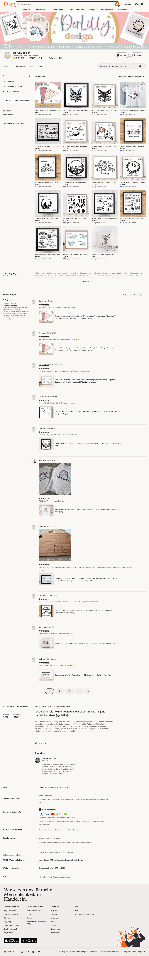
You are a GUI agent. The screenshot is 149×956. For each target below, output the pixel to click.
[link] (41, 691)
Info (31, 66)
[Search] (141, 66)
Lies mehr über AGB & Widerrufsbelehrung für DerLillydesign (61, 860)
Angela (41, 460)
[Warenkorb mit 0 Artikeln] (142, 4)
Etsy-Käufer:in (44, 365)
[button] (122, 55)
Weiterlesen (88, 282)
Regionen (141, 952)
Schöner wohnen (57, 9)
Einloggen (127, 4)
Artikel (5, 66)
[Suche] (117, 4)
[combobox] (64, 4)
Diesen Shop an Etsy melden (13, 123)
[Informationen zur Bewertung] (14, 58)
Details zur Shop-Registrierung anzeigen (55, 877)
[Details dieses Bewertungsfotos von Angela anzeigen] (55, 479)
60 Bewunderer (8, 115)
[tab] (17, 76)
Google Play (29, 940)
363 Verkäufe (7, 111)
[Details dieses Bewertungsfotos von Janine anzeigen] (55, 545)
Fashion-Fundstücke (76, 9)
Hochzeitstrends (107, 9)
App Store (11, 940)
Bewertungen (19, 66)
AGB (41, 66)
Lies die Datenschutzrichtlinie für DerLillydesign (56, 852)
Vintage (92, 9)
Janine (41, 526)
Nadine (41, 659)
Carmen (41, 301)
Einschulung (40, 9)
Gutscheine (122, 9)
